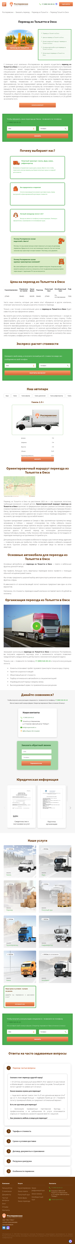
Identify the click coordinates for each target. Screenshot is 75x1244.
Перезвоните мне (36, 763)
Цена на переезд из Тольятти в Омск (53, 37)
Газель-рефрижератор (56, 396)
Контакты (6, 1210)
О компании (7, 1191)
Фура (7, 396)
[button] (19, 1004)
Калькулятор (7, 1188)
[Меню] (4, 4)
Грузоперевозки (24, 1188)
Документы (6, 1194)
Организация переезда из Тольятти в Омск (53, 54)
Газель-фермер (25, 396)
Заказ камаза (37, 1194)
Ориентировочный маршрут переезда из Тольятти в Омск (54, 42)
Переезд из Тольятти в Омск (51, 33)
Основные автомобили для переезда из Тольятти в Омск (54, 48)
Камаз (15, 396)
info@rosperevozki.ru (29, 727)
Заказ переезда (24, 1201)
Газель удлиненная (40, 396)
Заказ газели (23, 1191)
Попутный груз (24, 1194)
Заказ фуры (22, 1198)
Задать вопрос (66, 4)
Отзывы (5, 1207)
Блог (4, 1203)
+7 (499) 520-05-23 (14, 122)
